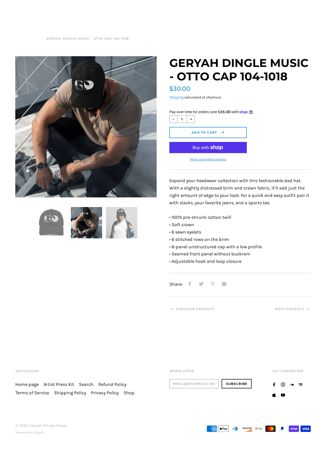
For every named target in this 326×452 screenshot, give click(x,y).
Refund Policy (112, 384)
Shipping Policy (70, 393)
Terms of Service (32, 393)
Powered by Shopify (29, 432)
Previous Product (195, 309)
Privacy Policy (105, 393)
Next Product (289, 309)
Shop (36, 38)
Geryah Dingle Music (48, 425)
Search (86, 384)
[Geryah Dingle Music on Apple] (275, 12)
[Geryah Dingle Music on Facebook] (242, 12)
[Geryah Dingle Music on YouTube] (283, 12)
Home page (27, 384)
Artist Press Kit (59, 384)
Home (21, 38)
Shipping (176, 97)
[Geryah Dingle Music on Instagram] (250, 12)
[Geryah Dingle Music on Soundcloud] (258, 12)
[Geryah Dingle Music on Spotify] (266, 12)
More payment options (208, 159)
